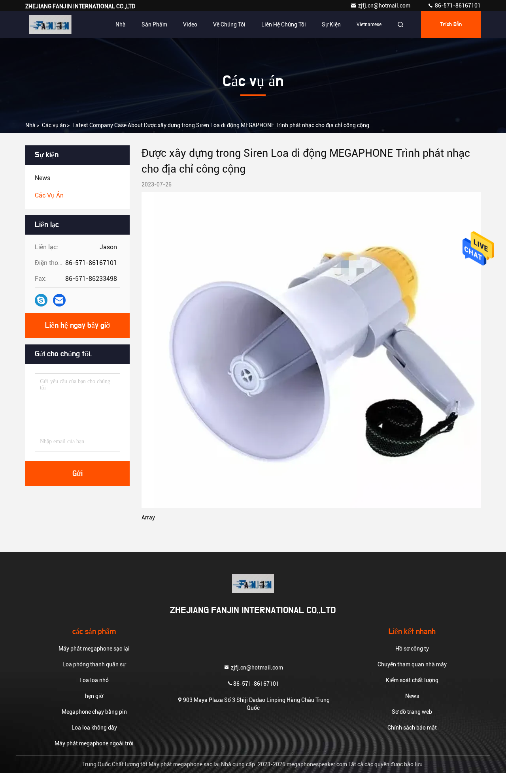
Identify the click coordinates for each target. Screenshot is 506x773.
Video (190, 24)
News (412, 696)
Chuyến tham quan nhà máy (412, 664)
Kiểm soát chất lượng (412, 680)
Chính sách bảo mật (412, 727)
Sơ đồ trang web (412, 712)
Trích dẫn (451, 24)
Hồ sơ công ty (412, 648)
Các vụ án (54, 125)
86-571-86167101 (457, 5)
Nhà (120, 24)
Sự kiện (331, 24)
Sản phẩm (154, 24)
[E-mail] (59, 300)
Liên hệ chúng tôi (283, 24)
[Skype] (41, 300)
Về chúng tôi (229, 24)
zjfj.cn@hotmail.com (385, 5)
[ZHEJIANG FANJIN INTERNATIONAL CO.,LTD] (50, 24)
